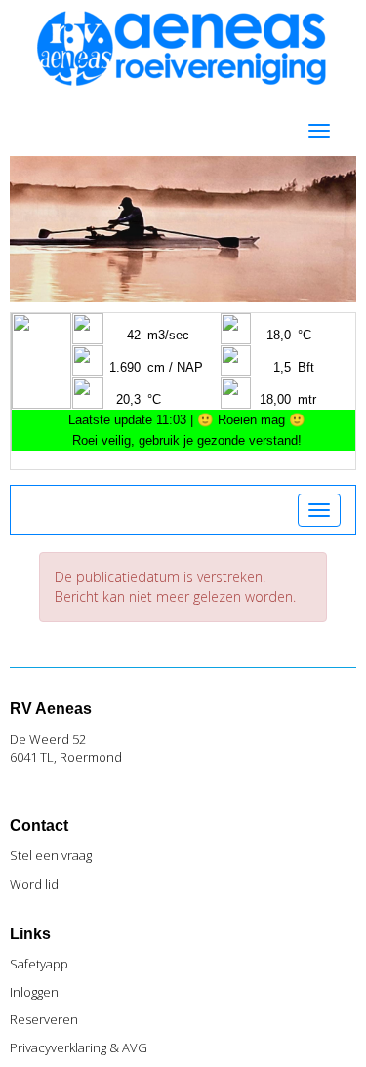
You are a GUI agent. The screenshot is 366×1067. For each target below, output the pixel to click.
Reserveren (44, 1019)
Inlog (34, 992)
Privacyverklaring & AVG (78, 1047)
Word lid (34, 883)
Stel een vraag (51, 855)
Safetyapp (39, 963)
